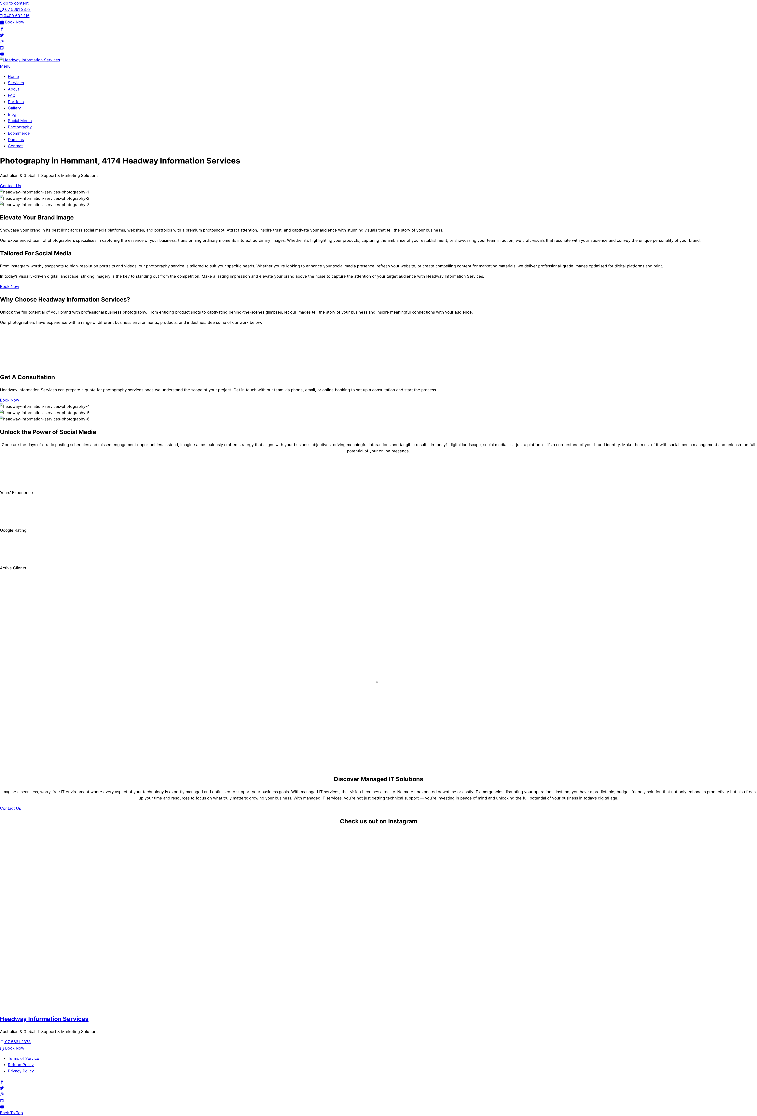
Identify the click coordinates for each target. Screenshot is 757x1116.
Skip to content (14, 3)
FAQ (11, 95)
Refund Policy (21, 1064)
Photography (20, 127)
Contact (15, 146)
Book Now (9, 286)
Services (16, 82)
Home (13, 76)
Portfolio (16, 101)
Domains (16, 139)
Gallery (14, 108)
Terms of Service (23, 1058)
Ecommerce (19, 133)
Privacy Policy (21, 1071)
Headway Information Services (44, 1018)
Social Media (20, 120)
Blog (12, 114)
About (13, 89)
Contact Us (10, 185)
